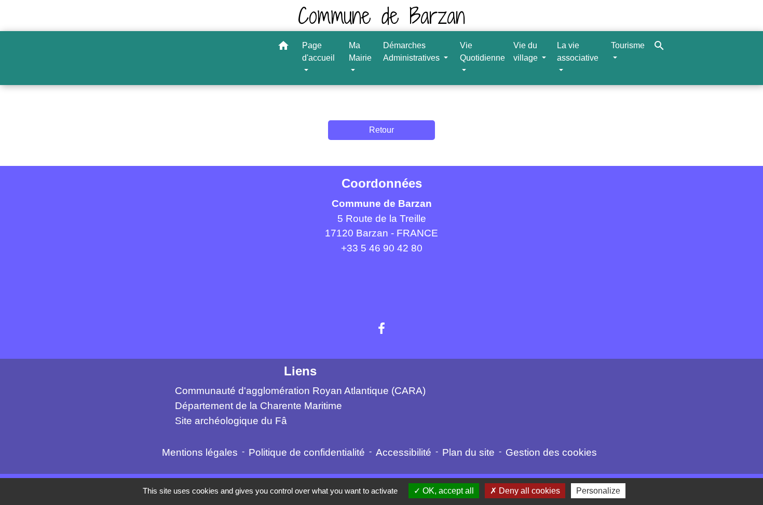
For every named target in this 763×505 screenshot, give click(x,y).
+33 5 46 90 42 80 (382, 248)
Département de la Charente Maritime (258, 405)
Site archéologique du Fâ (231, 420)
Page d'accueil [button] (318, 51)
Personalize (598, 490)
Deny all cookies (528, 490)
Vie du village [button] (526, 51)
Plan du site (468, 452)
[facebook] (381, 329)
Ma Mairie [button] (360, 51)
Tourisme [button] (628, 45)
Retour (381, 129)
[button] (283, 47)
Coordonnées (382, 183)
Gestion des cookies (551, 452)
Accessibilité (403, 452)
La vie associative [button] (577, 51)
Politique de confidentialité (307, 452)
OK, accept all (447, 490)
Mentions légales (200, 452)
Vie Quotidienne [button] (482, 51)
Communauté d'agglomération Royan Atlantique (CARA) (300, 390)
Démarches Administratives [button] (412, 51)
